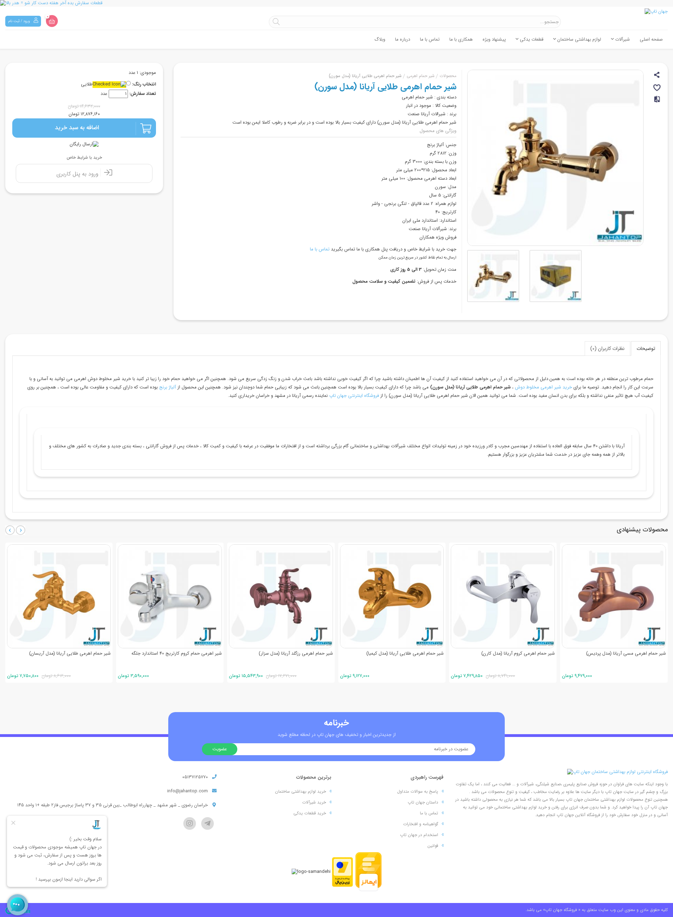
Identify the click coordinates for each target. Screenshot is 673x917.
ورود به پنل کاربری (78, 174)
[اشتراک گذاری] (657, 76)
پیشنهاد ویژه (494, 39)
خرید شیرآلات (314, 802)
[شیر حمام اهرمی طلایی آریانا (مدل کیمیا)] (392, 596)
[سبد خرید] (52, 21)
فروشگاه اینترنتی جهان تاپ (354, 395)
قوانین (433, 845)
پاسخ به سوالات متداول (417, 791)
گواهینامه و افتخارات (420, 824)
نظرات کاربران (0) (607, 348)
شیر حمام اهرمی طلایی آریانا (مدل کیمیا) (405, 653)
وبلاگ (379, 39)
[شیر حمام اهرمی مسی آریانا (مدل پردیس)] (614, 596)
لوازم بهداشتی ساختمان (578, 39)
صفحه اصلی (651, 39)
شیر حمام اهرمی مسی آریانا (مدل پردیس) (626, 653)
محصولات (448, 76)
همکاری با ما (461, 39)
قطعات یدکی (530, 39)
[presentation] (10, 530)
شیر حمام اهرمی (421, 76)
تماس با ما (430, 39)
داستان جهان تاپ (423, 802)
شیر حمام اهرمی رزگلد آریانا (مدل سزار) (296, 653)
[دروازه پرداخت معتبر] (342, 871)
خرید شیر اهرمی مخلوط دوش (543, 387)
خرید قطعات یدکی (309, 813)
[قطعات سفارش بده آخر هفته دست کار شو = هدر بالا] (336, 3)
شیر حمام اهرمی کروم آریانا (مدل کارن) (518, 653)
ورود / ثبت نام (19, 21)
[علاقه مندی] (657, 88)
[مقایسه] (657, 102)
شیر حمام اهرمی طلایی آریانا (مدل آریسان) (70, 653)
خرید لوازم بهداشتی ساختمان (300, 791)
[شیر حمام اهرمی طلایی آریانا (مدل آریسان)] (59, 596)
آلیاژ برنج (167, 387)
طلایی (87, 84)
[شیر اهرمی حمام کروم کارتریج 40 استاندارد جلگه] (170, 596)
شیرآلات (622, 39)
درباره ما (402, 39)
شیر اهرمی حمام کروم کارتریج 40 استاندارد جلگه (176, 653)
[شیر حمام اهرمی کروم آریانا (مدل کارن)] (503, 596)
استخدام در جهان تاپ (419, 835)
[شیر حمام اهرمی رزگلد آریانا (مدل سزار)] (281, 596)
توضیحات (646, 348)
